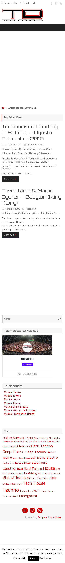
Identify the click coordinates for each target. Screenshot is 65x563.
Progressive (43, 478)
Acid (5, 438)
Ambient (15, 441)
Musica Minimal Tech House (20, 410)
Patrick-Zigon (53, 213)
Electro (52, 457)
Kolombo (6, 153)
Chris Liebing (9, 446)
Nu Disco (31, 478)
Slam (19, 484)
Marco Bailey (45, 473)
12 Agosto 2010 (14, 144)
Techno (10, 490)
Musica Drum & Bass (16, 406)
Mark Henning (31, 153)
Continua (9, 179)
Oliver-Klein (45, 153)
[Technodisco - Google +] (56, 3)
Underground (28, 496)
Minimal (56, 473)
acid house (14, 438)
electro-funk (8, 463)
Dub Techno (38, 457)
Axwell (8, 149)
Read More (46, 558)
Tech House (34, 483)
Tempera (42, 517)
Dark (27, 446)
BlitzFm (50, 442)
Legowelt (19, 473)
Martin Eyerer (25, 213)
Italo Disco (8, 473)
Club (20, 446)
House (49, 468)
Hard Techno (33, 469)
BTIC (57, 441)
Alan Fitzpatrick (41, 438)
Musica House (12, 399)
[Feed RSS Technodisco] (61, 3)
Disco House (24, 458)
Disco (15, 458)
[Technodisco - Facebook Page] (51, 3)
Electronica (12, 468)
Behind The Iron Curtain (33, 441)
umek (15, 496)
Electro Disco (23, 462)
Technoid (6, 496)
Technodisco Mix (9, 3)
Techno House (46, 491)
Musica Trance (12, 403)
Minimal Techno (14, 478)
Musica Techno (12, 396)
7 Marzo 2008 (13, 208)
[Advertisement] (32, 67)
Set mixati (25, 3)
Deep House (13, 452)
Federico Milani (44, 149)
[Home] (3, 107)
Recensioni (30, 208)
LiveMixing (30, 473)
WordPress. (56, 517)
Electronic (39, 462)
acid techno (26, 438)
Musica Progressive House (19, 414)
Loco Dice (17, 153)
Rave (13, 484)
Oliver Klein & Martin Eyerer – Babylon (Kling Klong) (32, 197)
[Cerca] (34, 3)
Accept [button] (33, 558)
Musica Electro (12, 392)
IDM (58, 469)
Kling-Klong (11, 213)
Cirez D (17, 149)
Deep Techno (35, 452)
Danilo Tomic (29, 149)
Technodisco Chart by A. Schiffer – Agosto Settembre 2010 (30, 132)
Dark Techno (42, 446)
